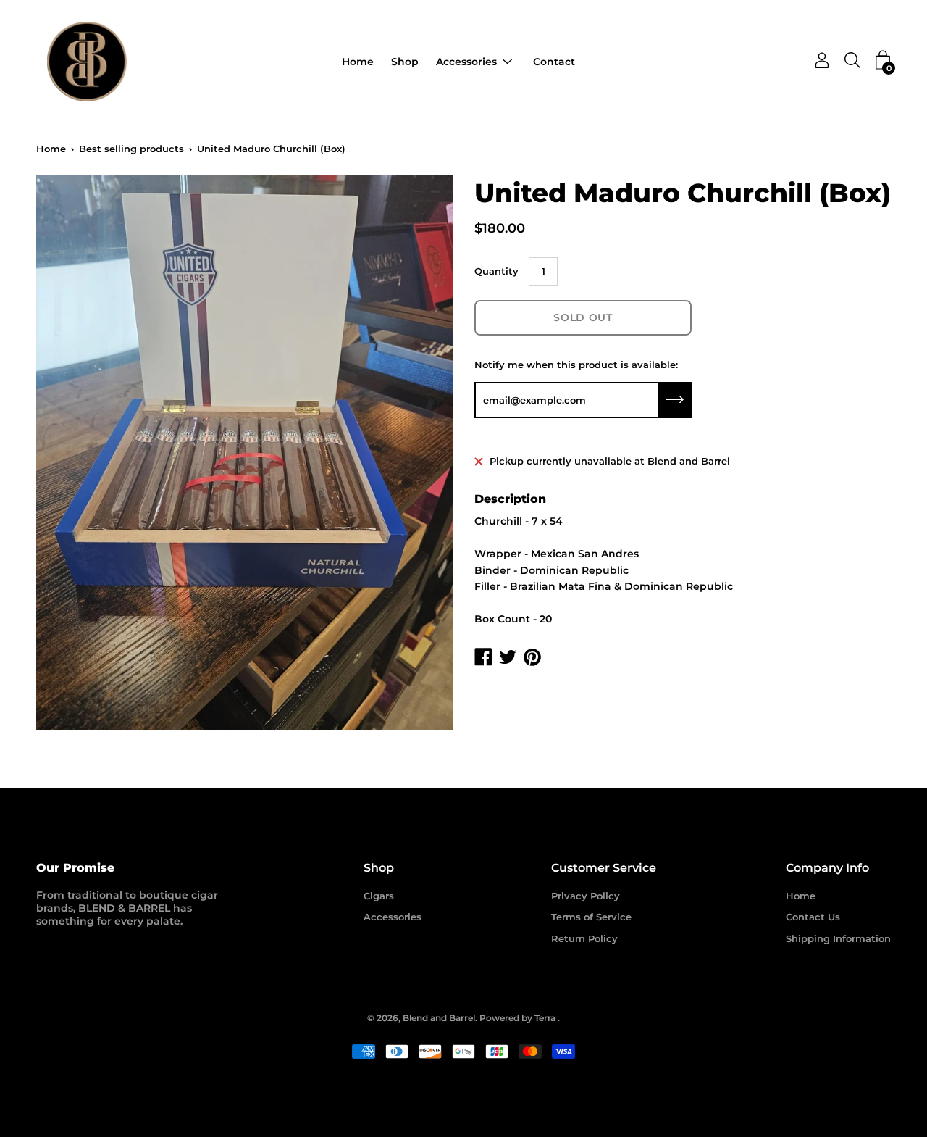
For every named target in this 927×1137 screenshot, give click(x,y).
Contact (554, 61)
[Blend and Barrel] (87, 61)
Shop (405, 61)
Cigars (379, 895)
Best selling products (131, 148)
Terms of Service (591, 916)
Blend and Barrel (439, 1017)
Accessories (466, 61)
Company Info (827, 868)
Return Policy (584, 938)
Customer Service (603, 868)
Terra (544, 1017)
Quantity (496, 271)
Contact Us (813, 916)
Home (358, 61)
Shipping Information (838, 938)
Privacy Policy (585, 895)
